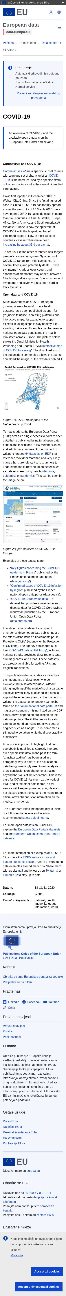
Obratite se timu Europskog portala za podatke (33, 976)
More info (17, 1255)
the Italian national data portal (34, 706)
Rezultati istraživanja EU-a (20, 1132)
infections (48, 471)
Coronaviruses (12, 171)
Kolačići (8, 1031)
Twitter (50, 870)
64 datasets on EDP (38, 453)
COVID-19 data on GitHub (26, 650)
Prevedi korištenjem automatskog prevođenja (38, 95)
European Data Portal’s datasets (39, 829)
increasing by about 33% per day (24, 244)
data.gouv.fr (18, 581)
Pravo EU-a (10, 1121)
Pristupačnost (12, 1036)
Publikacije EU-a (14, 1143)
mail (20, 870)
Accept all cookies (47, 1271)
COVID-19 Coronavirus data (29, 598)
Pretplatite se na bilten (17, 982)
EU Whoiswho (12, 1137)
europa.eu (33, 1170)
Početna (8, 42)
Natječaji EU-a (12, 1126)
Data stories (49, 42)
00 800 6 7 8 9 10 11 (38, 1192)
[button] (59, 12)
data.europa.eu (21, 620)
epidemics (9, 475)
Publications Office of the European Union (32, 953)
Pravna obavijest (14, 1025)
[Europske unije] (25, 12)
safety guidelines (33, 817)
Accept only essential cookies (39, 1286)
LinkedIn (8, 875)
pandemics (27, 475)
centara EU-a (45, 1215)
